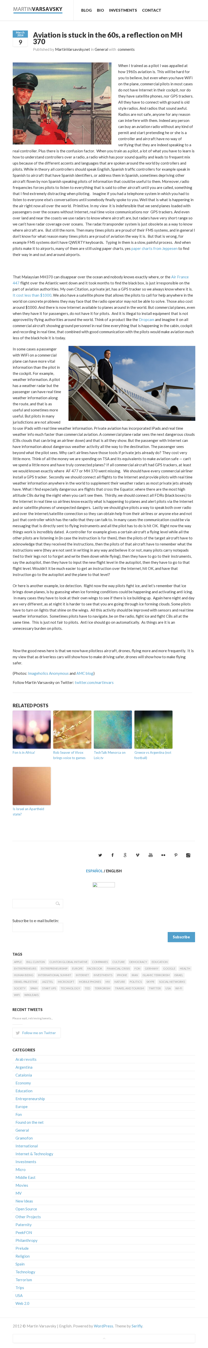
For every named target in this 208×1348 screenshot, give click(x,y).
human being (23, 975)
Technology (70, 988)
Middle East (25, 1177)
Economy (23, 1083)
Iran (135, 975)
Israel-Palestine (25, 981)
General (101, 49)
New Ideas (24, 1201)
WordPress (103, 1326)
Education (160, 962)
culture (118, 962)
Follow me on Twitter (39, 1033)
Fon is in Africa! (24, 752)
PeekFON (23, 1232)
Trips (19, 1287)
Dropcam (147, 319)
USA (168, 988)
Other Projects (28, 1216)
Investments (123, 10)
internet (82, 975)
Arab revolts (26, 1059)
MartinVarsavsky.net (72, 49)
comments (126, 49)
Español (94, 871)
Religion (22, 1256)
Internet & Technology (34, 1153)
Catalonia (23, 1075)
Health (185, 968)
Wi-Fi (178, 988)
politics (136, 981)
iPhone (122, 975)
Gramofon (24, 1138)
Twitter (155, 988)
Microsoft (66, 981)
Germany (152, 968)
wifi (17, 995)
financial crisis (118, 968)
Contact (151, 10)
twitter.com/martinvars (94, 682)
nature (119, 981)
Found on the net (29, 1122)
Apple (18, 962)
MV (108, 981)
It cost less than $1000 (32, 295)
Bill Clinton (35, 962)
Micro (20, 1169)
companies (100, 962)
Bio (100, 10)
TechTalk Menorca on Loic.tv (110, 755)
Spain (34, 988)
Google (169, 968)
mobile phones (90, 981)
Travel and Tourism (129, 988)
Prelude (22, 1248)
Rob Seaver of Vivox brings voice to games (69, 755)
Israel (178, 975)
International (26, 1146)
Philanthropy (26, 1240)
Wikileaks (31, 995)
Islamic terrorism (156, 975)
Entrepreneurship (54, 968)
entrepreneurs (25, 968)
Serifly (137, 1326)
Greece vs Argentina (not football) (152, 755)
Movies (21, 1185)
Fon (137, 968)
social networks (172, 981)
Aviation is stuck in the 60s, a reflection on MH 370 (107, 38)
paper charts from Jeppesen (154, 248)
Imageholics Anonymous (48, 673)
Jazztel (47, 981)
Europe (77, 968)
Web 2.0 (22, 1303)
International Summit (54, 975)
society (20, 988)
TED (87, 988)
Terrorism (102, 988)
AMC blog (84, 673)
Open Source (26, 1209)
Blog (86, 10)
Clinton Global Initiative (68, 962)
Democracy (138, 962)
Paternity (23, 1224)
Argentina (23, 1067)
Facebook (94, 968)
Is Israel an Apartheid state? (28, 811)
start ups (49, 988)
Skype (150, 981)
